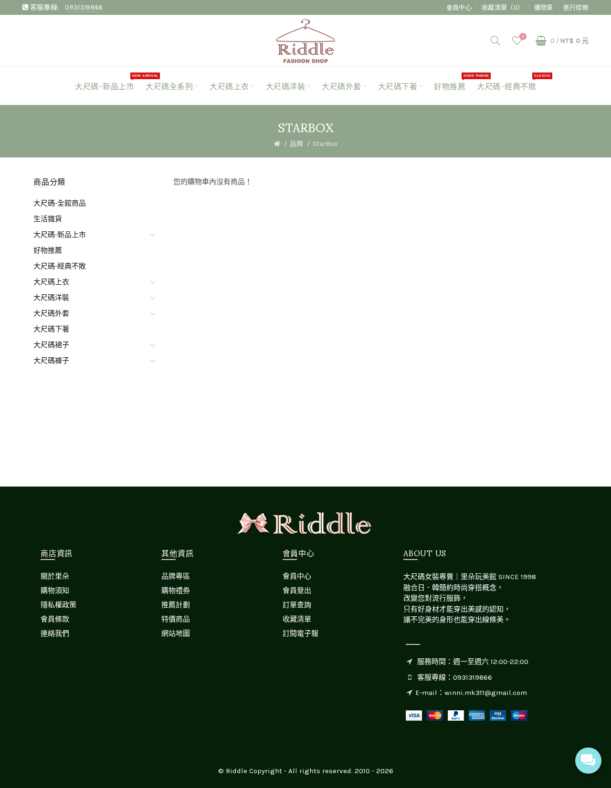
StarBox (325, 144)
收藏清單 (297, 619)
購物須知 (55, 590)
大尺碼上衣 (51, 282)
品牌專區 (175, 576)
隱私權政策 (58, 605)
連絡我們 (55, 633)
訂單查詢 (297, 605)
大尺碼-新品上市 (59, 234)
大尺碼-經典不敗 (59, 266)
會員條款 (55, 619)
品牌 (296, 144)
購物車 (543, 7)
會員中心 (459, 7)
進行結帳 (576, 7)
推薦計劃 (175, 605)
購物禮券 (175, 590)
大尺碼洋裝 (51, 297)
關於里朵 (55, 576)
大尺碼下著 (51, 329)
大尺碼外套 (51, 313)
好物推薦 (47, 250)
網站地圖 (175, 633)
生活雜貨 (47, 219)
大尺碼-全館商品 (59, 203)
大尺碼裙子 (51, 345)
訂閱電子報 (300, 633)
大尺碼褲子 (51, 360)
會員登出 (297, 590)
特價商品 (175, 619)
